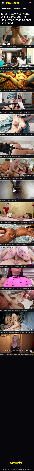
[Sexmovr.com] (12, 2)
